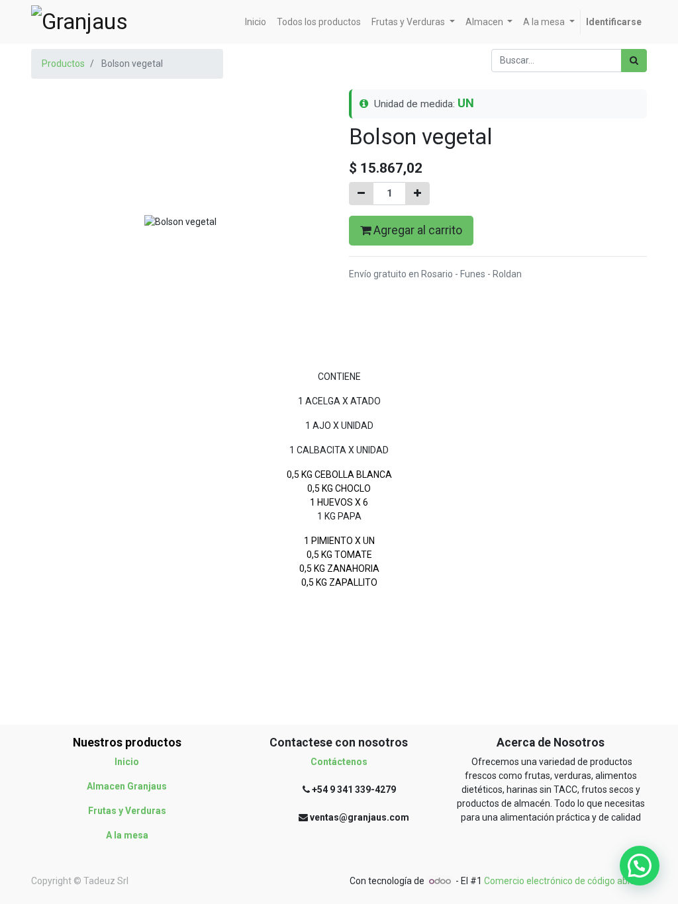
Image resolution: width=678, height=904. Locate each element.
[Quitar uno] (361, 193)
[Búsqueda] (634, 60)
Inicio (127, 761)
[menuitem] (255, 22)
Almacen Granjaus (127, 786)
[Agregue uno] (417, 193)
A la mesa (127, 835)
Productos (63, 63)
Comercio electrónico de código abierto (565, 881)
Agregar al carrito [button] (416, 230)
